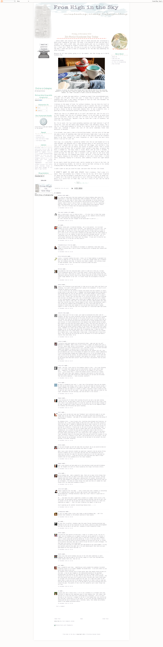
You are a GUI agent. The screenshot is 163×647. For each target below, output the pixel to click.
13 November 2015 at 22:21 (65, 407)
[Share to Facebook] (80, 188)
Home (81, 618)
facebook (44, 49)
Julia (59, 473)
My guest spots (45, 150)
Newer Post (58, 618)
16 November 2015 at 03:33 (65, 586)
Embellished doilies (41, 149)
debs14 (60, 284)
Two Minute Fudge (41, 140)
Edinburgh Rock (40, 137)
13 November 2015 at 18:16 (65, 337)
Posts (38, 108)
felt (41, 159)
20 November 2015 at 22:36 (65, 603)
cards (36, 159)
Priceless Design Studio (93, 634)
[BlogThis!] (77, 188)
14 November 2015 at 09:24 (65, 484)
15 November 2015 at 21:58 (65, 560)
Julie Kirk (61, 489)
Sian (62, 188)
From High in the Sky (69, 634)
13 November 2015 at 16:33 (65, 308)
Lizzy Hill (61, 365)
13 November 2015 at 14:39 (65, 280)
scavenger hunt (44, 164)
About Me (114, 57)
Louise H (60, 341)
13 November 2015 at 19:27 (65, 361)
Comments (39, 110)
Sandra (60, 554)
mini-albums (49, 162)
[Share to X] (78, 188)
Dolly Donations (48, 147)
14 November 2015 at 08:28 (65, 459)
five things (48, 159)
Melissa (60, 269)
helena (60, 445)
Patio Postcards (62, 256)
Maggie (60, 398)
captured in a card (46, 158)
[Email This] (75, 188)
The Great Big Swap (46, 155)
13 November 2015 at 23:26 (65, 440)
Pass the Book (116, 63)
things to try (47, 167)
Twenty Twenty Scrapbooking (43, 156)
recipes (37, 164)
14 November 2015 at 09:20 (65, 468)
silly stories (40, 166)
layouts (38, 163)
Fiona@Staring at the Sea (65, 245)
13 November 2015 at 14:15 (65, 264)
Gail (59, 565)
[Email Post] (72, 188)
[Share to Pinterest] (81, 188)
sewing (50, 164)
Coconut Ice (39, 135)
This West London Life (64, 212)
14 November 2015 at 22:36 (65, 549)
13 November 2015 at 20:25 (65, 378)
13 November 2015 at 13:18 (65, 240)
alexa (59, 382)
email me (44, 44)
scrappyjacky (61, 511)
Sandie (60, 532)
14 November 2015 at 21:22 (65, 528)
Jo (58, 591)
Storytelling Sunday (117, 60)
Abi (59, 521)
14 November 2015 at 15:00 (65, 507)
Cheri (59, 412)
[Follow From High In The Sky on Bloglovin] (38, 100)
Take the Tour (116, 58)
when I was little (40, 169)
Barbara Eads (61, 195)
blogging (37, 158)
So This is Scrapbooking (119, 62)
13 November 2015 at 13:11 (65, 220)
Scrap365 (41, 153)
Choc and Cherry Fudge (42, 138)
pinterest (43, 47)
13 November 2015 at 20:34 (65, 393)
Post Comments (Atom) (68, 621)
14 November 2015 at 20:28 (65, 517)
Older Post (105, 618)
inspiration (38, 161)
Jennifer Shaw (62, 313)
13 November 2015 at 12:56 (65, 207)
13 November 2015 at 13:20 (65, 251)
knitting (49, 161)
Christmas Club (39, 147)
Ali (59, 225)
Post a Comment (60, 606)
